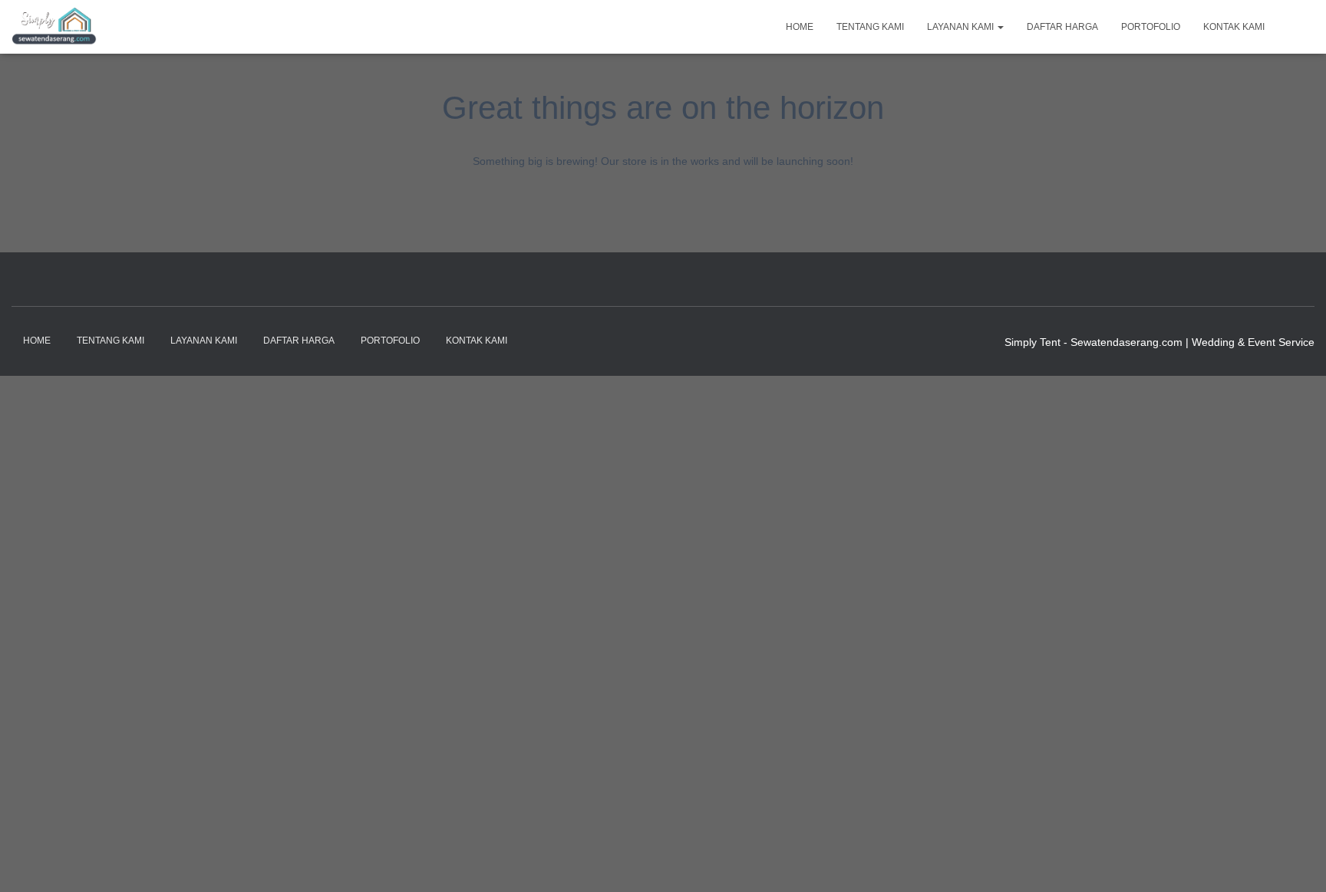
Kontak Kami (1234, 26)
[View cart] (1295, 26)
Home (799, 26)
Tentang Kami (870, 26)
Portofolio (1150, 26)
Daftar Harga (1062, 26)
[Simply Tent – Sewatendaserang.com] (54, 27)
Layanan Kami (961, 26)
